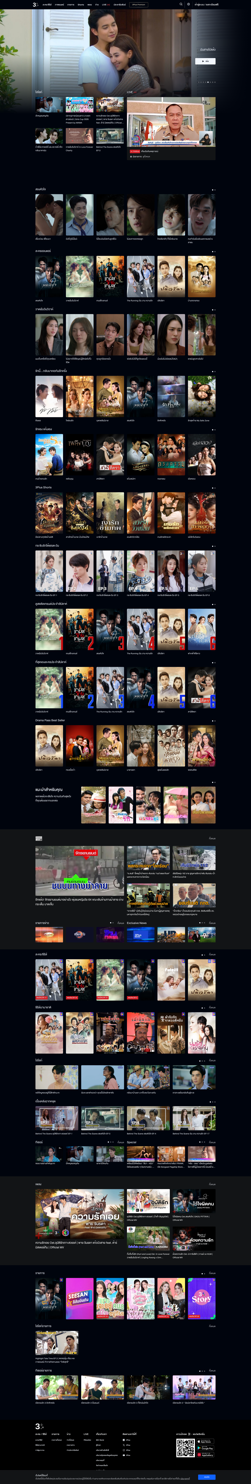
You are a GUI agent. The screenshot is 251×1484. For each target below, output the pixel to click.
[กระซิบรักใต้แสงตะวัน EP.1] (49, 571)
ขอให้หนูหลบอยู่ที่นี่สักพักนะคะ (47, 1092)
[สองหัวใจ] (49, 276)
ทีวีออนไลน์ (87, 1440)
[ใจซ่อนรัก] (80, 396)
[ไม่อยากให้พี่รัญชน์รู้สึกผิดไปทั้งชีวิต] (80, 334)
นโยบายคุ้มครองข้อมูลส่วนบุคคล (107, 1455)
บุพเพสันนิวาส (102, 420)
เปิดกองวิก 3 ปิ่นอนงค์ (90, 1403)
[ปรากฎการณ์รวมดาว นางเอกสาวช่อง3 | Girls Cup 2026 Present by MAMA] (79, 104)
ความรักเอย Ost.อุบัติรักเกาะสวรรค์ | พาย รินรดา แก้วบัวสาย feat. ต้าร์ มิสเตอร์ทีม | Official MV (109, 119)
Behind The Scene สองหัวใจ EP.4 (141, 1133)
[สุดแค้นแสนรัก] (171, 746)
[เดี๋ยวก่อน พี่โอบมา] (49, 215)
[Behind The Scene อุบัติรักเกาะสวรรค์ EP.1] (56, 1118)
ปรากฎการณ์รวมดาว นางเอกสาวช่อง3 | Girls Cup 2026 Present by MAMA (78, 119)
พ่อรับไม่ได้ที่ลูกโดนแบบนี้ (137, 359)
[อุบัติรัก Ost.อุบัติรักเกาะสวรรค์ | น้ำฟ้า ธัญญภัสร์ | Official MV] (148, 1201)
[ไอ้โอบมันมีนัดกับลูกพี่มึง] (110, 215)
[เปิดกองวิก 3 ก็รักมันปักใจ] (148, 1387)
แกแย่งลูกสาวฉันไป (195, 359)
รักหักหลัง (161, 420)
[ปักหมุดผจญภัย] (49, 104)
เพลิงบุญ (69, 478)
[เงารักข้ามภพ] (110, 513)
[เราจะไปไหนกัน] (110, 1154)
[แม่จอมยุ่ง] (148, 805)
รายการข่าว (71, 1445)
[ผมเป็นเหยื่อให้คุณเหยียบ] (49, 334)
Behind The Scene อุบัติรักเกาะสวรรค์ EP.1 (53, 1133)
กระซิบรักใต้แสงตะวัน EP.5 (168, 595)
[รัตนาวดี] (93, 805)
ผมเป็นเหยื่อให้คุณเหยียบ (45, 359)
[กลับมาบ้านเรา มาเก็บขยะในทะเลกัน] (148, 1077)
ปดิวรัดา (160, 300)
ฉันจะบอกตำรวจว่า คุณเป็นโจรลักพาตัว (97, 1092)
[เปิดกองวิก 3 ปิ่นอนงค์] (102, 1387)
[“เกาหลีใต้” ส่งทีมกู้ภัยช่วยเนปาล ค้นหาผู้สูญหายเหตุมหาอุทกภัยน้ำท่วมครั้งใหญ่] (148, 895)
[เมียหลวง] (202, 454)
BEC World (100, 1440)
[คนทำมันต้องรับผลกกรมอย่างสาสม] (202, 215)
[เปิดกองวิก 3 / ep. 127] (49, 1298)
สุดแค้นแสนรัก (163, 770)
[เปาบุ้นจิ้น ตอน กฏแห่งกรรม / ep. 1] (141, 1033)
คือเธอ (38, 420)
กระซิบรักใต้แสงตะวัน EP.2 (77, 595)
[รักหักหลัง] (171, 396)
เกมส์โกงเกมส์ (102, 300)
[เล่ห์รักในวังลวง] (202, 513)
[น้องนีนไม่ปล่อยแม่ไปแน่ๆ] (171, 334)
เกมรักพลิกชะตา (164, 537)
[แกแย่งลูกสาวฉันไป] (202, 334)
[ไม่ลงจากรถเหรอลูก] (141, 215)
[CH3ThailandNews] (141, 935)
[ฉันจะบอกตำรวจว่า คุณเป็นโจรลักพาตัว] (102, 1077)
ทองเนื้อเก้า (70, 770)
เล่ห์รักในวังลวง (194, 537)
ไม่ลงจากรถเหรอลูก (135, 239)
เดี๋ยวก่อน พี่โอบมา (43, 239)
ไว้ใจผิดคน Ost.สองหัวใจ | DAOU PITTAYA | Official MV (191, 1218)
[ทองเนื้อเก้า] (80, 746)
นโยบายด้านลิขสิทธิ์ (102, 1450)
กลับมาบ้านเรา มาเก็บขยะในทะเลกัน (141, 1092)
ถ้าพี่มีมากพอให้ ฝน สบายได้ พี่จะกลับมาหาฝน (49, 148)
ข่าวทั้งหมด (70, 1440)
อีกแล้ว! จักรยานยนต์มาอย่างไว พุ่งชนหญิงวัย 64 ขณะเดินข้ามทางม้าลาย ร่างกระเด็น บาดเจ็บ (79, 902)
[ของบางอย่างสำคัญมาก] (49, 1154)
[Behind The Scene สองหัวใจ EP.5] (110, 135)
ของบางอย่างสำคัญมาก (45, 1163)
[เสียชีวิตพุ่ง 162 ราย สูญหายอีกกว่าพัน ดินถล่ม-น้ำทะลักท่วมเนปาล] (194, 858)
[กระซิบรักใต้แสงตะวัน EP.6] (202, 571)
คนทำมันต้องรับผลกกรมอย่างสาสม (200, 240)
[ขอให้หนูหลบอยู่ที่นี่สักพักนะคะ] (56, 1077)
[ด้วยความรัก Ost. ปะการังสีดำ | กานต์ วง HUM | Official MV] (194, 1239)
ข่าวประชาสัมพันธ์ (73, 1450)
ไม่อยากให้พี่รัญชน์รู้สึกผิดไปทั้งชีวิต (78, 360)
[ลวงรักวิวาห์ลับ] (141, 513)
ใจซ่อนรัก (70, 420)
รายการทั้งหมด (57, 1440)
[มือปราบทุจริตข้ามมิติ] (49, 513)
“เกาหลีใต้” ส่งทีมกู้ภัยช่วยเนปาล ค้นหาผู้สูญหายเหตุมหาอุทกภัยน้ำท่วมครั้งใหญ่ (148, 912)
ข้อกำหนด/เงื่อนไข (102, 1465)
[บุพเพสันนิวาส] (110, 396)
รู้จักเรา (98, 1445)
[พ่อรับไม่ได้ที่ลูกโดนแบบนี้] (141, 334)
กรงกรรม (161, 478)
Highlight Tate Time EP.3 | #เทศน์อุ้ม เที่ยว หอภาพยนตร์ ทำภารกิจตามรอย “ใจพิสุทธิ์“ (55, 1360)
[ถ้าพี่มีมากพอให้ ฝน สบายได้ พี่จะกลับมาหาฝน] (49, 135)
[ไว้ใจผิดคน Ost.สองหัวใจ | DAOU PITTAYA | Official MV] (194, 1201)
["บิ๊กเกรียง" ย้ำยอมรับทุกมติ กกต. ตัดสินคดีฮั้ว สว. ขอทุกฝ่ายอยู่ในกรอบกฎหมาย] (194, 895)
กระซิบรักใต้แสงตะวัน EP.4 (138, 595)
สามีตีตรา (100, 478)
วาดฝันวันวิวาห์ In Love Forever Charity (79, 148)
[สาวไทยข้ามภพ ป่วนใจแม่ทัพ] (80, 513)
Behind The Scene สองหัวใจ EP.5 (108, 148)
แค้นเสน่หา (131, 478)
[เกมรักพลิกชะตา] (171, 513)
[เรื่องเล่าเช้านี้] (49, 935)
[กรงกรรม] (171, 454)
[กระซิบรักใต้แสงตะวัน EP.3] (110, 571)
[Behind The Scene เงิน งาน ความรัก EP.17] (194, 1118)
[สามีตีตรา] (110, 454)
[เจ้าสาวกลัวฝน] (176, 805)
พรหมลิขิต (192, 770)
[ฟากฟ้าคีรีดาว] (202, 629)
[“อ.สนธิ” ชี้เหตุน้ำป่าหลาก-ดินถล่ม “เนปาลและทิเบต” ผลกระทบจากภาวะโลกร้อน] (148, 858)
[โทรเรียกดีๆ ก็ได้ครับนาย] (171, 215)
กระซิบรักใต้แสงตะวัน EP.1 (46, 595)
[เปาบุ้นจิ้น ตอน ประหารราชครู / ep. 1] (110, 1033)
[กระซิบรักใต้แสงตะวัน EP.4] (141, 571)
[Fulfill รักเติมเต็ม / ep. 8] (171, 980)
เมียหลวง (191, 478)
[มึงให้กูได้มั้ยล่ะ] (80, 215)
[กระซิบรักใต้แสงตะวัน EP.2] (80, 571)
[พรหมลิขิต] (202, 746)
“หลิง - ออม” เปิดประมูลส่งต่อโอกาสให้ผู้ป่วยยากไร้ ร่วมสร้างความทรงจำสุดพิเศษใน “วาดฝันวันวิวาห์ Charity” (201, 1165)
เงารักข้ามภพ (101, 537)
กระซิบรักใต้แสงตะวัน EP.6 (199, 595)
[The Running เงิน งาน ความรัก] (141, 276)
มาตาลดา (131, 770)
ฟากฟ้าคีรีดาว (194, 653)
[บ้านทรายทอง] (202, 276)
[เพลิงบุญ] (80, 454)
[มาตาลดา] (141, 746)
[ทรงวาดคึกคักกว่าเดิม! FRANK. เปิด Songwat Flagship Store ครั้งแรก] (171, 1154)
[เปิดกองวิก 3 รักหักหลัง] (56, 1387)
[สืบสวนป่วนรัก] (121, 805)
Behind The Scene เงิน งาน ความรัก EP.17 (191, 1133)
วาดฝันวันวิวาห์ (72, 300)
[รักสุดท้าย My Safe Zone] (202, 396)
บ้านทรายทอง (193, 300)
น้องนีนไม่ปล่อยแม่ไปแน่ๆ (167, 359)
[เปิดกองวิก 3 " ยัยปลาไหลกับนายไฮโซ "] (194, 1387)
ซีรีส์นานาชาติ (40, 1445)
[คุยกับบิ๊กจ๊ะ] (202, 935)
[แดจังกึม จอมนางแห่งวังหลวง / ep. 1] (80, 1033)
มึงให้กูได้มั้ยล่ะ (71, 239)
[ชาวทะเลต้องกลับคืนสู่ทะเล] (194, 1077)
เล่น (207, 74)
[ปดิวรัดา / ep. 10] (202, 980)
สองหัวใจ (39, 300)
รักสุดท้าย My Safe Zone (198, 420)
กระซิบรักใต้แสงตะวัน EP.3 (107, 595)
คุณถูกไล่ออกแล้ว (103, 359)
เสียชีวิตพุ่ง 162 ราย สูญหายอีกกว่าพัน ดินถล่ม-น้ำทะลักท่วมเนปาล (194, 875)
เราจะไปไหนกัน (102, 1163)
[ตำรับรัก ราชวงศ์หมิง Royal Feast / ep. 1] (171, 1033)
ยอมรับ (206, 1477)
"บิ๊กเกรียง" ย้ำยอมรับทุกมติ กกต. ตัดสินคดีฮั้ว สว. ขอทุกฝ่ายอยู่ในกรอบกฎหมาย (193, 912)
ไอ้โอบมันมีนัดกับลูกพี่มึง (106, 239)
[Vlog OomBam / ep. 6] (141, 1298)
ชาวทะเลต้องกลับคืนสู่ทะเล (183, 1092)
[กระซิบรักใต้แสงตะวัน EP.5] (171, 571)
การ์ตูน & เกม (39, 1450)
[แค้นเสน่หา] (141, 454)
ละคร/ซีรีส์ (38, 1440)
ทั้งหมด (212, 838)
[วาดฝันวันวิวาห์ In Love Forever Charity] (79, 135)
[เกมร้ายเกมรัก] (49, 454)
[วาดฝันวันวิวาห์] (80, 276)
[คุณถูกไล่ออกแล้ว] (110, 334)
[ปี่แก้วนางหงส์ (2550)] (203, 805)
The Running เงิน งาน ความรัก (140, 300)
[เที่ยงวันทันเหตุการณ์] (80, 935)
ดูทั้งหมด (146, 156)
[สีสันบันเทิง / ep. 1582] (80, 1298)
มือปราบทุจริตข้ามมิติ (44, 537)
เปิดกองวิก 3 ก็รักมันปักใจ (137, 1403)
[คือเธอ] (49, 396)
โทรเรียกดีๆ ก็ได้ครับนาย (167, 239)
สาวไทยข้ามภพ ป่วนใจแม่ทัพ (77, 537)
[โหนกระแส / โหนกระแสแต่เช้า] (110, 935)
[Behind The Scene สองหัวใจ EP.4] (148, 1118)
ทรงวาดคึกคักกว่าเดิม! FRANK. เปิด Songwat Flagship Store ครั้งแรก (170, 1165)
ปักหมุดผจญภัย (42, 115)
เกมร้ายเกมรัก (41, 478)
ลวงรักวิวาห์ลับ (133, 537)
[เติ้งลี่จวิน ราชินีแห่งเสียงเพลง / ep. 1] (49, 1033)
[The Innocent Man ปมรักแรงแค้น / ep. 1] (202, 1033)
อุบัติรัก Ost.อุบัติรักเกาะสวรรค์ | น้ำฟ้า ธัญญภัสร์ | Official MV (148, 1218)
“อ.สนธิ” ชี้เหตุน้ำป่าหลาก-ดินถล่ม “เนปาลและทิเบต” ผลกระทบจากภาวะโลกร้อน (148, 875)
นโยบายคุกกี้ (100, 1460)
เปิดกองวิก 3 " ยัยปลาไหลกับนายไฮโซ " (189, 1403)
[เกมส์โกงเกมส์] (110, 276)
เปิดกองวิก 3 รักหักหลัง (45, 1403)
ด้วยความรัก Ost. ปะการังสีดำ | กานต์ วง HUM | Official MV (193, 1255)
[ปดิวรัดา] (171, 276)
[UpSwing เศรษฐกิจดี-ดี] (171, 935)
